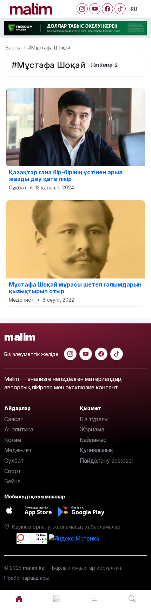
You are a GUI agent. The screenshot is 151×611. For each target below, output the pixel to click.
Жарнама (92, 429)
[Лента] (94, 598)
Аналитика (18, 429)
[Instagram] (82, 8)
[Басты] (19, 598)
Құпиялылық (96, 450)
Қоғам (12, 439)
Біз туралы (94, 419)
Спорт (12, 471)
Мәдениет (18, 450)
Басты (13, 48)
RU (134, 9)
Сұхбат (14, 460)
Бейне (12, 481)
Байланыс (93, 439)
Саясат (14, 419)
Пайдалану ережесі (106, 460)
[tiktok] (116, 354)
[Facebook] (107, 8)
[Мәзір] (57, 598)
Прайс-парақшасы (26, 578)
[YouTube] (94, 8)
